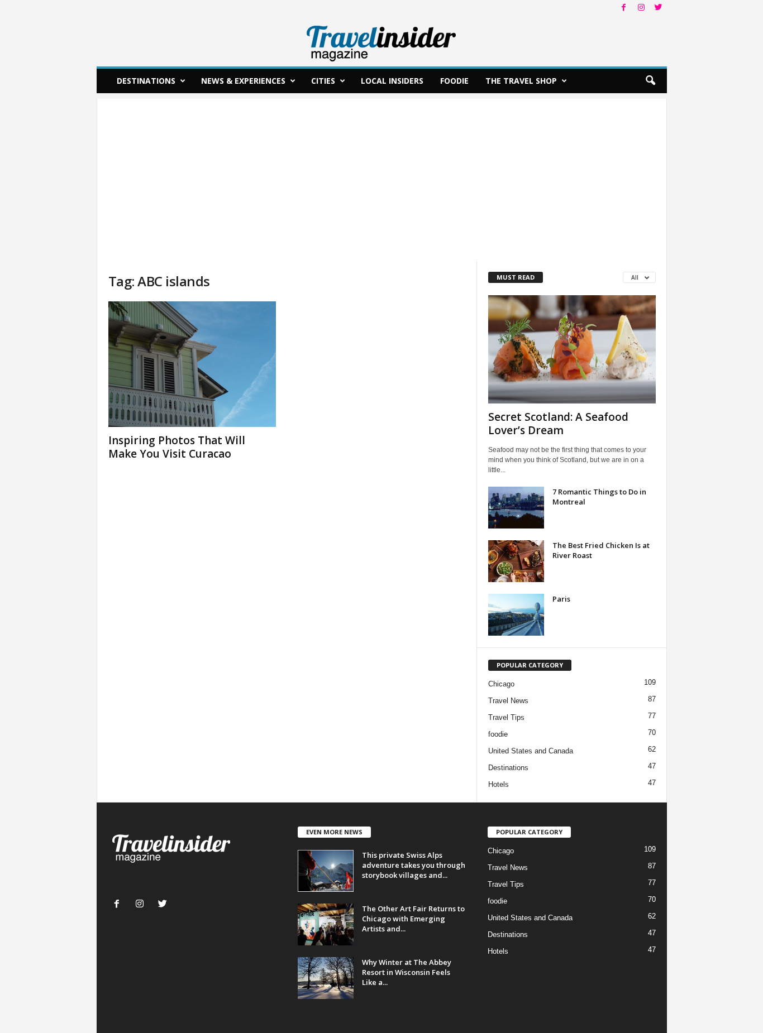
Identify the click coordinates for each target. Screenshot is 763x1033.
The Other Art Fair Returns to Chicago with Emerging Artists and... (413, 919)
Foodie (454, 80)
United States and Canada (530, 751)
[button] (650, 81)
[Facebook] (624, 8)
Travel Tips (506, 717)
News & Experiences (243, 80)
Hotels (498, 784)
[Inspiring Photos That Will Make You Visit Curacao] (192, 364)
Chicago (501, 684)
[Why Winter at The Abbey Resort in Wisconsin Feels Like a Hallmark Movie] (326, 978)
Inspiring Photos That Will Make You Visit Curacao (176, 447)
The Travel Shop (521, 80)
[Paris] (516, 615)
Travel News (508, 700)
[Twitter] (658, 8)
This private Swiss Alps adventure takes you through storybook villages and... (413, 865)
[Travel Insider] (382, 41)
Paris (561, 599)
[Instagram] (641, 8)
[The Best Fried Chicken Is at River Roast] (516, 561)
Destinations (146, 80)
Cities (323, 80)
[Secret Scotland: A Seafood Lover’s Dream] (572, 349)
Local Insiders (392, 80)
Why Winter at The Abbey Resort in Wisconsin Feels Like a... (406, 972)
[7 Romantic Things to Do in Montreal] (516, 507)
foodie (498, 734)
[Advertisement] (382, 177)
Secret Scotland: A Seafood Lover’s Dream (558, 424)
